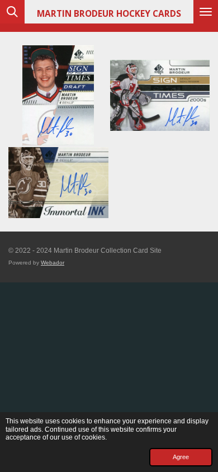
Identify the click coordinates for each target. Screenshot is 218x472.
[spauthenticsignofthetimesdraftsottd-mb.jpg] (59, 96)
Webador (52, 262)
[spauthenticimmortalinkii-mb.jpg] (59, 182)
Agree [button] (181, 457)
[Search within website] (12, 11)
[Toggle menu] (205, 11)
